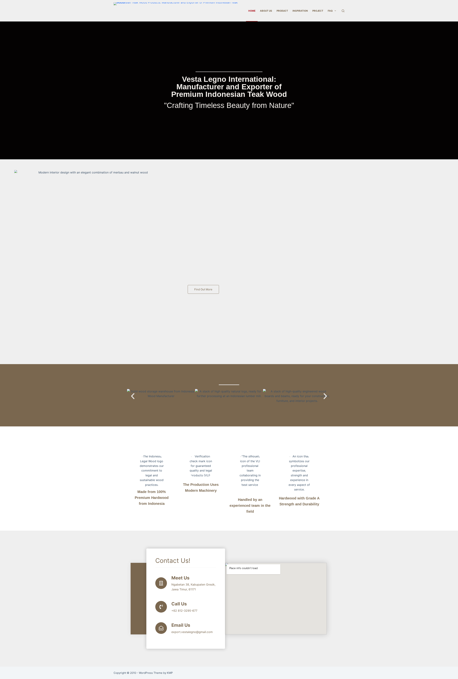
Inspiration (300, 10)
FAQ (330, 10)
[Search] (343, 10)
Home (251, 10)
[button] (203, 289)
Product (282, 10)
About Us (266, 10)
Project (317, 10)
